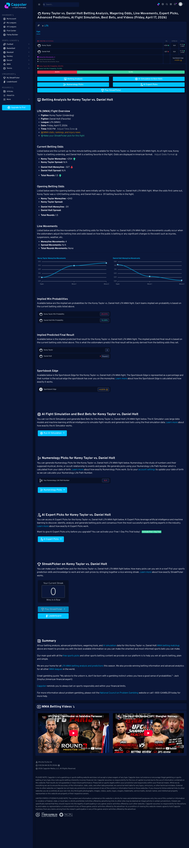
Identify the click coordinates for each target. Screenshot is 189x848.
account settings (146, 469)
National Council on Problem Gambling (119, 693)
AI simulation (109, 645)
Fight (38, 32)
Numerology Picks (52, 490)
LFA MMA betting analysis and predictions (82, 666)
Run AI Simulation (52, 433)
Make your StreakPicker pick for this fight (63, 135)
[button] (180, 4)
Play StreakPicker (53, 609)
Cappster (41, 686)
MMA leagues (55, 669)
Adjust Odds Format (164, 154)
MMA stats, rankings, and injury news (62, 132)
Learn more (121, 378)
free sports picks (71, 655)
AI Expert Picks (51, 539)
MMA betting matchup (168, 645)
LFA (46, 25)
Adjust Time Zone (66, 129)
